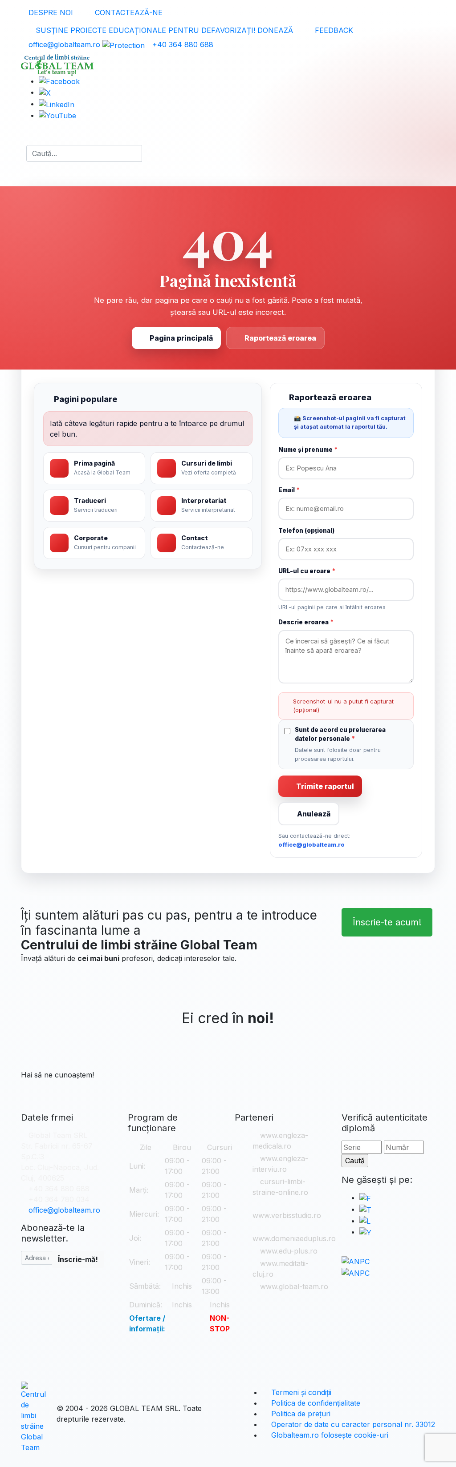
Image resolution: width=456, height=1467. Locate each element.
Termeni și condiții (300, 1392)
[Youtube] (365, 1231)
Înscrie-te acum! (387, 922)
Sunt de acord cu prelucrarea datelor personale (340, 734)
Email (289, 490)
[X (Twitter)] (45, 92)
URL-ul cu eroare (306, 571)
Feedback (333, 30)
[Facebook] (59, 80)
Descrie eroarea (306, 622)
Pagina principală (181, 338)
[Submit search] (150, 153)
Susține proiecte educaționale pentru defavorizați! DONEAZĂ (163, 30)
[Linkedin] (364, 1220)
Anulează (313, 813)
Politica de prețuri (299, 1413)
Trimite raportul (325, 786)
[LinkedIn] (56, 103)
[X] (365, 1209)
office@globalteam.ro (64, 44)
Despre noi (49, 12)
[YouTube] (57, 115)
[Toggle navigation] (29, 136)
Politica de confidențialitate (314, 1403)
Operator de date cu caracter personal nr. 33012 (352, 1424)
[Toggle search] (23, 153)
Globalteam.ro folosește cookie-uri (328, 1435)
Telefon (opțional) (306, 530)
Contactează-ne (128, 12)
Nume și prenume (308, 449)
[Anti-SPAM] (123, 44)
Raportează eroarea (280, 338)
